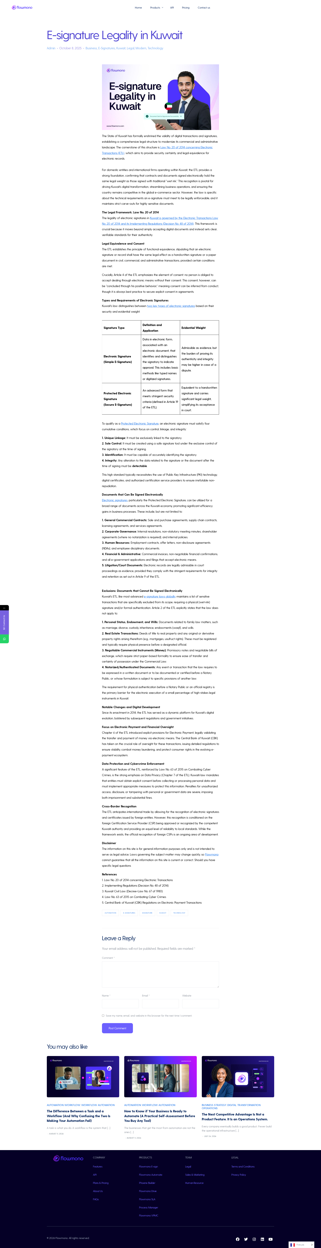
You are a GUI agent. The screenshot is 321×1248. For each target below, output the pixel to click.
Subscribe (287, 1235)
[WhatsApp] (4, 638)
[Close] (312, 1199)
